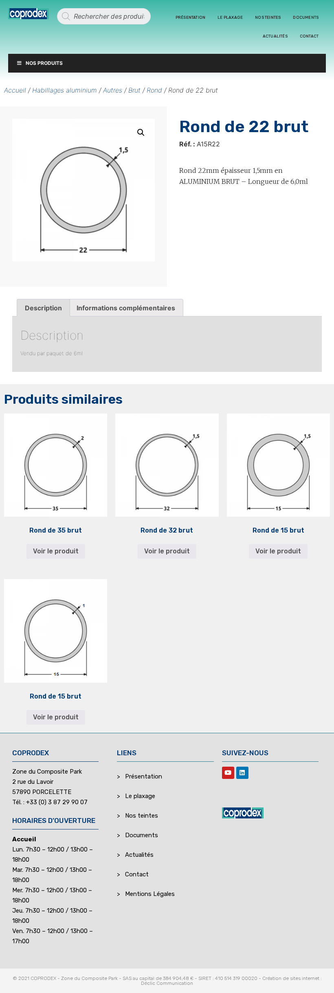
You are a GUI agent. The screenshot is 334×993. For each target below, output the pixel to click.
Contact (309, 36)
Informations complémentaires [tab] (126, 308)
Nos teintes (268, 17)
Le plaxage (230, 17)
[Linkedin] (242, 773)
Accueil (15, 90)
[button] (141, 132)
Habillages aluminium (64, 90)
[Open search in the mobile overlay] (104, 16)
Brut (134, 90)
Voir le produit (56, 551)
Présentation (190, 17)
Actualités (275, 36)
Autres (112, 90)
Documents (306, 17)
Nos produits (44, 63)
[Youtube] (228, 773)
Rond (154, 90)
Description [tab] (43, 308)
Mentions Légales (150, 894)
